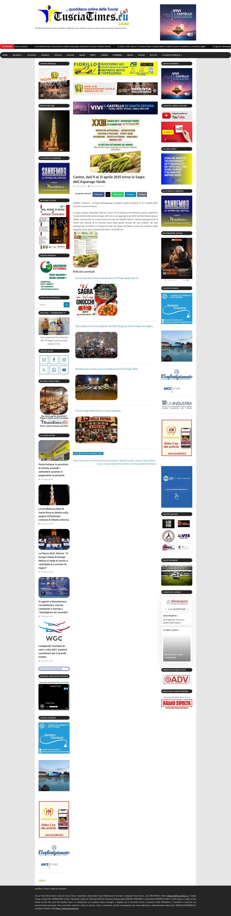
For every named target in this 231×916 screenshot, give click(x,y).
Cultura (70, 55)
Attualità (31, 55)
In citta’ (153, 55)
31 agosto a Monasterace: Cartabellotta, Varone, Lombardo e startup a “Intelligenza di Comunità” (182, 46)
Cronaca (45, 55)
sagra (76, 453)
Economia (117, 55)
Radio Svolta (185, 697)
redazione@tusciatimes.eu (177, 896)
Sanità (82, 55)
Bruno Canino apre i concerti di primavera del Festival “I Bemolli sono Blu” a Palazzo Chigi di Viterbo (114, 460)
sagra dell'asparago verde (92, 453)
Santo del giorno (177, 619)
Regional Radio (62, 682)
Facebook (98, 194)
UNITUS (130, 55)
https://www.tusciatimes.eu (67, 908)
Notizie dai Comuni (97, 186)
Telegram (130, 194)
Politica (58, 55)
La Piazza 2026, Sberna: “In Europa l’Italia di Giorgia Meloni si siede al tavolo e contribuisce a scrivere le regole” (92, 46)
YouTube (56, 344)
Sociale (141, 55)
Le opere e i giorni (177, 645)
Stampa (142, 194)
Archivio (17, 55)
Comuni (104, 55)
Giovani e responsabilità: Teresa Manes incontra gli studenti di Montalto (126, 464)
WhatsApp (117, 194)
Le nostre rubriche (171, 55)
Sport (93, 55)
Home (5, 55)
